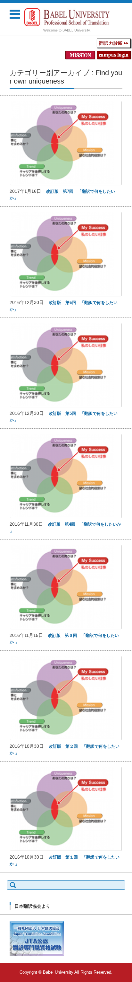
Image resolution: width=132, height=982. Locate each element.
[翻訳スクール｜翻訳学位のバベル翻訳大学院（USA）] (67, 17)
